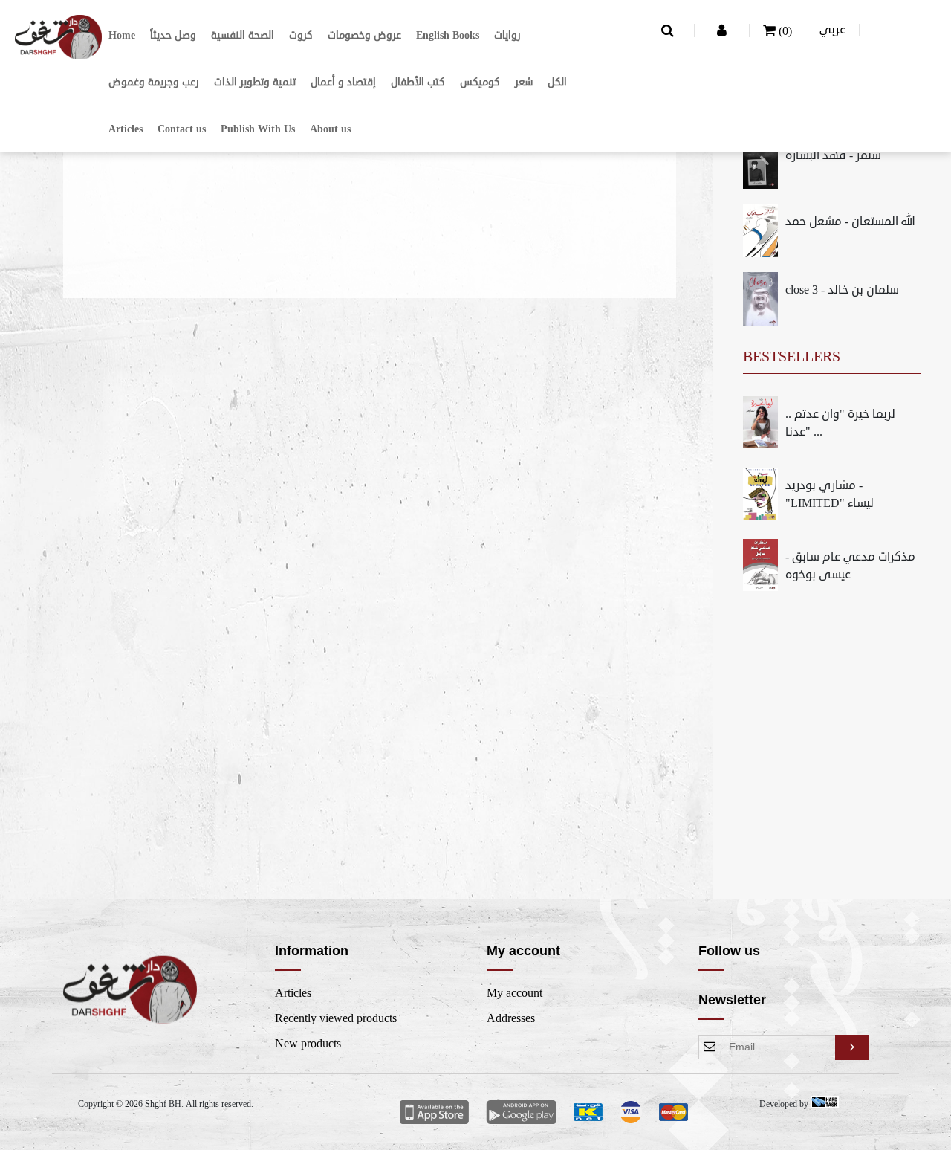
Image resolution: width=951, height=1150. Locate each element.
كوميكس (480, 82)
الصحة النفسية (242, 35)
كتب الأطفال (418, 82)
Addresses (511, 1018)
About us (330, 129)
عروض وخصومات (364, 35)
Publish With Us (258, 129)
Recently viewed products (336, 1018)
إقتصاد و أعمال (343, 82)
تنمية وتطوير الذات (255, 82)
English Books (447, 35)
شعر (524, 82)
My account (514, 993)
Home (121, 35)
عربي (832, 30)
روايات (507, 35)
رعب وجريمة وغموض (153, 82)
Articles (125, 129)
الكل (557, 82)
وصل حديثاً (173, 35)
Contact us (182, 129)
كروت (301, 35)
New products (308, 1044)
